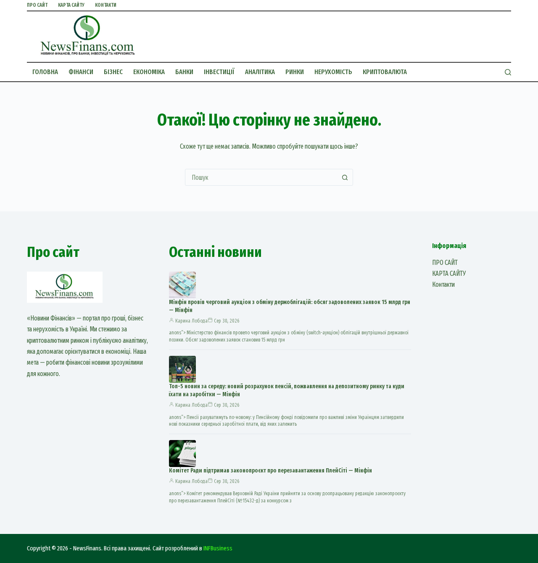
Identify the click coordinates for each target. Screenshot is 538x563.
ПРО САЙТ (37, 5)
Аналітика (260, 72)
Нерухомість (333, 72)
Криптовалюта (385, 72)
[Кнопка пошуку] (345, 177)
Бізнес (113, 72)
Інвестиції (219, 72)
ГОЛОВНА (45, 72)
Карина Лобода (191, 321)
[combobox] (261, 177)
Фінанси (81, 72)
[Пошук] (508, 72)
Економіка (149, 72)
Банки (184, 72)
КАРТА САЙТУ (71, 5)
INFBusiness (217, 548)
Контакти (105, 5)
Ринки (294, 72)
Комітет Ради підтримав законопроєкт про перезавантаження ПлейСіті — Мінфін (270, 470)
